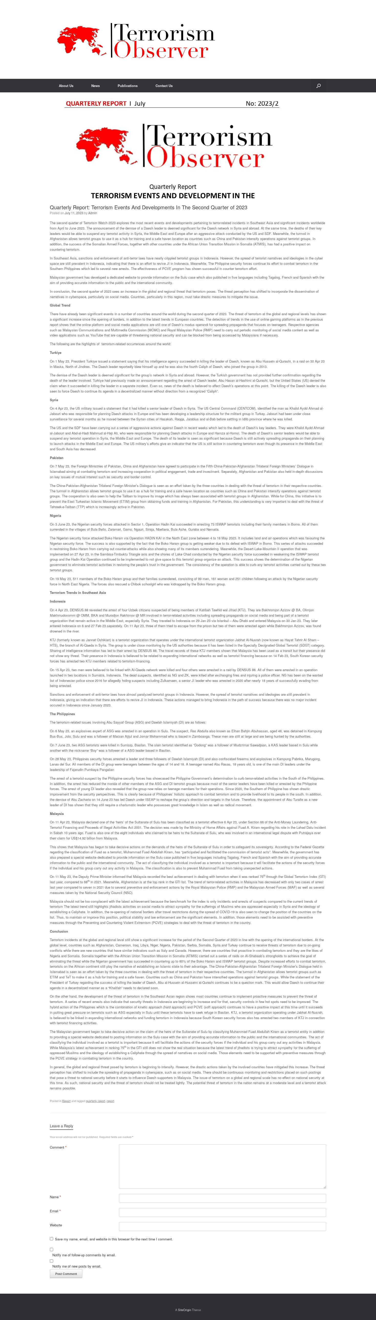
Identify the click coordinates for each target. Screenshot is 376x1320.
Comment (58, 1147)
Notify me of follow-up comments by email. (84, 1254)
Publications (128, 85)
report (110, 1101)
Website (56, 1225)
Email (55, 1210)
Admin (92, 213)
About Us (66, 85)
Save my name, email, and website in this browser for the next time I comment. (114, 1239)
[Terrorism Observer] (136, 39)
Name (55, 1196)
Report (66, 1101)
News (95, 85)
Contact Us (164, 85)
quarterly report (95, 1101)
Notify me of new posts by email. (76, 1266)
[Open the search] (318, 85)
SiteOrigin (184, 1310)
